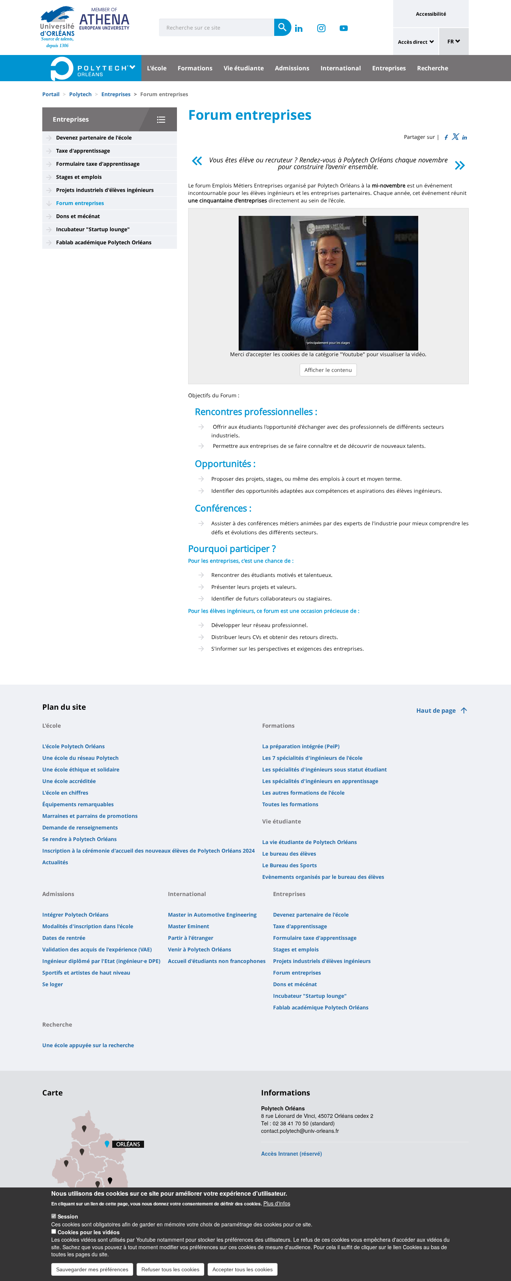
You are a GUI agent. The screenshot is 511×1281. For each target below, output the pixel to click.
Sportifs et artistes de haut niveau (86, 972)
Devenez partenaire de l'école (94, 137)
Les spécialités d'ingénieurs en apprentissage (320, 781)
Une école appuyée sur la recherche (88, 1045)
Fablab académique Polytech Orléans (104, 242)
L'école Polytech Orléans (73, 746)
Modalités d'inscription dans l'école (87, 926)
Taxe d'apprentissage (83, 150)
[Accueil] (57, 21)
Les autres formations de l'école (303, 792)
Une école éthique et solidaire (80, 769)
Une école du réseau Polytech (80, 757)
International (341, 68)
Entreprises (389, 68)
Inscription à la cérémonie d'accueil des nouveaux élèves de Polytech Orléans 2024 (148, 850)
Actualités (55, 862)
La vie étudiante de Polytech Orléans (309, 842)
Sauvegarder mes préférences (92, 1269)
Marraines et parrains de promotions (90, 815)
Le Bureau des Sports (289, 865)
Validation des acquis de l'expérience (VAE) (97, 949)
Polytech (80, 94)
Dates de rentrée (63, 937)
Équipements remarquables (78, 804)
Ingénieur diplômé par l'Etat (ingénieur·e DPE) (101, 960)
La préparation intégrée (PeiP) (301, 746)
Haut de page (436, 710)
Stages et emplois (79, 176)
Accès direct (413, 42)
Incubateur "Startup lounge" (93, 229)
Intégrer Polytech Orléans (75, 914)
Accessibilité (431, 13)
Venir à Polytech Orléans (199, 949)
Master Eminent (188, 926)
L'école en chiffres (65, 792)
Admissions (292, 68)
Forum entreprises (80, 203)
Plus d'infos (276, 1203)
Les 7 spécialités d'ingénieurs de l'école (312, 757)
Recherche (432, 68)
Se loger (52, 984)
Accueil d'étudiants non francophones (217, 960)
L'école (156, 68)
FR (451, 41)
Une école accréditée (69, 781)
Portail (50, 94)
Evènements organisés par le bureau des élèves (323, 876)
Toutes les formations (290, 804)
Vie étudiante (244, 68)
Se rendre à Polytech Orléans (79, 839)
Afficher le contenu (328, 369)
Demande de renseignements (80, 827)
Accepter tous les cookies (242, 1269)
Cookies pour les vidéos (89, 1231)
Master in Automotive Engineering (212, 914)
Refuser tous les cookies (170, 1269)
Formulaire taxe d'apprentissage (98, 163)
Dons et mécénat (78, 216)
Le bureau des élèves (289, 853)
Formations (195, 68)
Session (68, 1216)
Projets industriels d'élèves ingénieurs (105, 189)
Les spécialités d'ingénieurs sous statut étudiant (324, 769)
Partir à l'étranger (190, 937)
